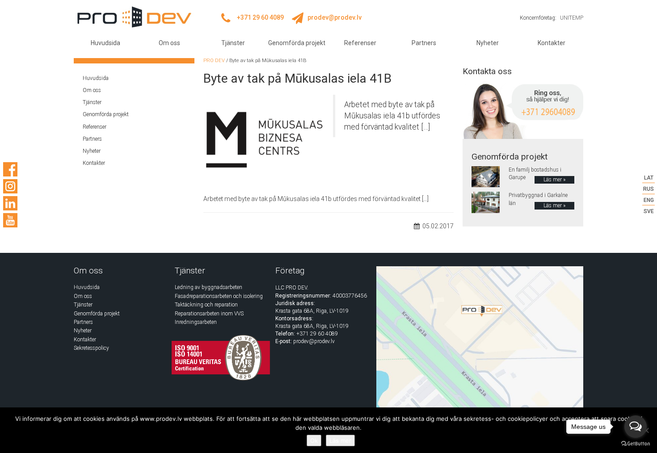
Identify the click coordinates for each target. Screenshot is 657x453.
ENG (649, 200)
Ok (314, 440)
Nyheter (487, 42)
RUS (648, 189)
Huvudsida (105, 42)
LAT (648, 178)
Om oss (169, 42)
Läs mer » (554, 179)
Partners (424, 42)
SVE (649, 211)
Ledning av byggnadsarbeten (208, 287)
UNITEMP (571, 18)
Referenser (360, 42)
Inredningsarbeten (196, 322)
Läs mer (340, 440)
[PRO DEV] (134, 17)
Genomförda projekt (296, 42)
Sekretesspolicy (91, 348)
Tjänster (233, 42)
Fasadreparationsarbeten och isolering (219, 296)
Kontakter (551, 42)
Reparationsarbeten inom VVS (209, 313)
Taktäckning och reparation (206, 305)
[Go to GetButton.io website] (635, 444)
